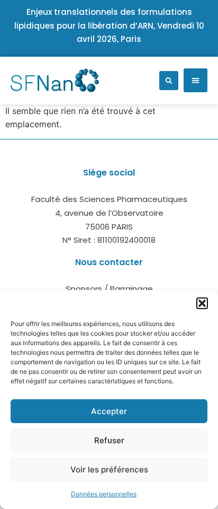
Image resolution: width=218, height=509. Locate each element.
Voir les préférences (109, 469)
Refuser (109, 440)
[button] (202, 303)
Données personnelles (104, 494)
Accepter (109, 411)
